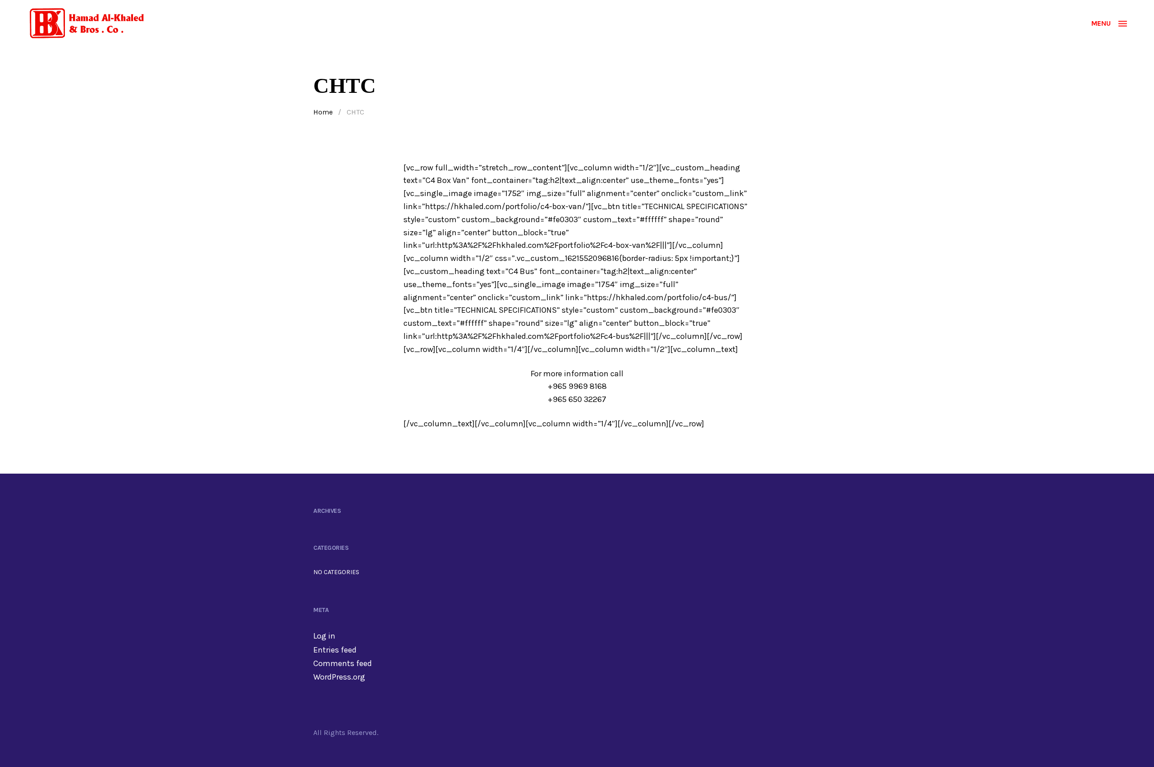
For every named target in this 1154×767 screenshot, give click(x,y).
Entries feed (335, 650)
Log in (324, 636)
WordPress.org (339, 677)
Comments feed (342, 663)
